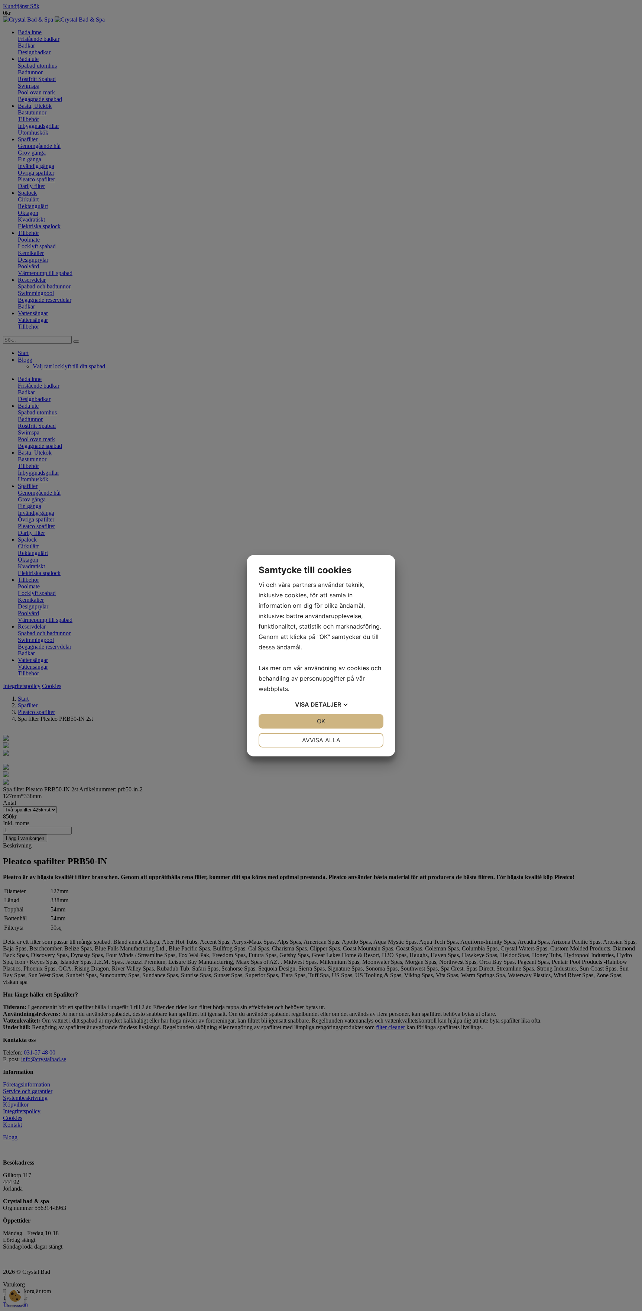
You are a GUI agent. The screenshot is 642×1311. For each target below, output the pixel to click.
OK (321, 721)
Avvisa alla (321, 740)
